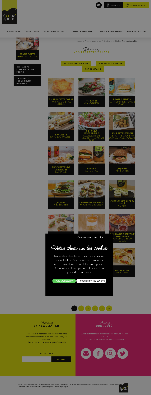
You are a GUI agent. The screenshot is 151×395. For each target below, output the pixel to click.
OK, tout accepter (65, 280)
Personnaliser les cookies (91, 280)
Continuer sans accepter (90, 237)
